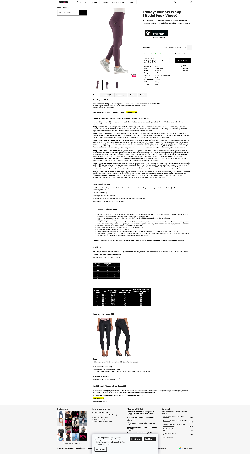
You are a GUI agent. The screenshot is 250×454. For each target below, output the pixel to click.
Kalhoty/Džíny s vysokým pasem (174, 425)
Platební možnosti (100, 419)
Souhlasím (149, 439)
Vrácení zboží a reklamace (103, 422)
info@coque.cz (98, 398)
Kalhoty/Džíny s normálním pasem (175, 420)
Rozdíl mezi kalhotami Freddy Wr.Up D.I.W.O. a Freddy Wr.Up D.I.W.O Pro (140, 412)
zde (108, 444)
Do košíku (184, 60)
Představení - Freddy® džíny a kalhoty (141, 423)
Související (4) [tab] (107, 95)
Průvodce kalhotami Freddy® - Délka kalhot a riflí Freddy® (140, 433)
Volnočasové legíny (170, 433)
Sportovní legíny (168, 429)
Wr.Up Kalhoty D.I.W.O (101, 151)
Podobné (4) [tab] (121, 95)
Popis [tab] (95, 95)
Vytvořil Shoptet (187, 448)
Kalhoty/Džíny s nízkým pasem (173, 416)
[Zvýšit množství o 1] (172, 60)
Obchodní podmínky (101, 417)
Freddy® (158, 21)
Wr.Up (95, 133)
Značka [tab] (142, 95)
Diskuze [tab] (132, 95)
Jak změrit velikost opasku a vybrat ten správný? (142, 428)
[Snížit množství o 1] (162, 60)
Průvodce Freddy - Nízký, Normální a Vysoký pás (140, 418)
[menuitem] (79, 2)
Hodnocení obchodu (101, 413)
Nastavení (100, 449)
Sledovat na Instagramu (73, 443)
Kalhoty (157, 66)
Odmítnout (136, 439)
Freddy (184, 54)
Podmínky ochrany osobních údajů (105, 415)
